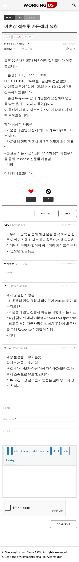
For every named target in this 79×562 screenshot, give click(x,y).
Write (45, 213)
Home (9, 17)
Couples (30, 17)
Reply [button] (28, 36)
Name (7, 407)
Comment (63, 524)
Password (9, 419)
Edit (8, 36)
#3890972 (69, 44)
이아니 (8, 49)
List (67, 213)
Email (6, 430)
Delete (17, 36)
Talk (19, 17)
